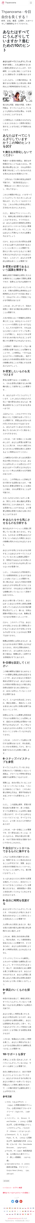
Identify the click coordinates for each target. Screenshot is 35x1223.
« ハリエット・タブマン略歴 (12, 1188)
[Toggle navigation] (31, 3)
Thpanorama (10, 3)
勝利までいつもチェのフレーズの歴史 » (16, 1193)
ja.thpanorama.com (14, 1218)
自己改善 (6, 1181)
